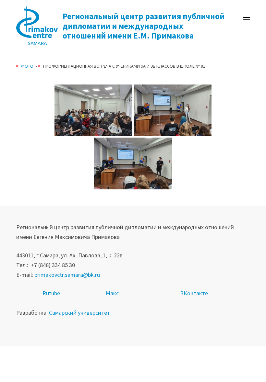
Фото (27, 66)
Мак (111, 293)
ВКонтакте (194, 293)
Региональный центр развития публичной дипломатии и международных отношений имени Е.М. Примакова (143, 26)
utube (53, 293)
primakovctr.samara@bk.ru (67, 274)
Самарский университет (79, 312)
